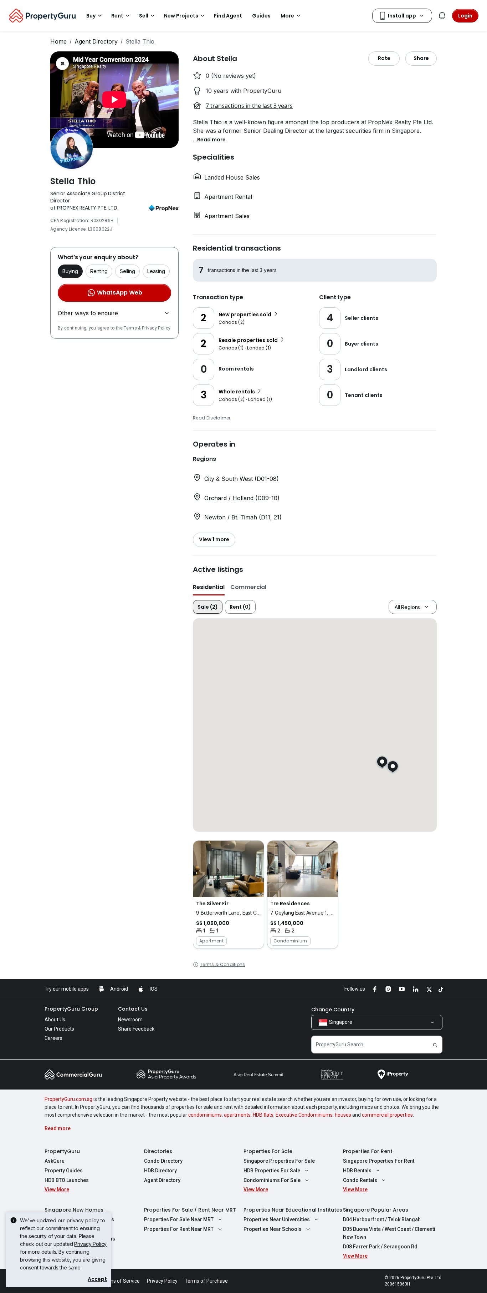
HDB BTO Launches (67, 1180)
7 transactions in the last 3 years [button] (249, 106)
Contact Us (133, 1008)
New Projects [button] (181, 15)
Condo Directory (163, 1161)
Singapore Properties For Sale (279, 1161)
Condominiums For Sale (272, 1180)
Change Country (332, 1009)
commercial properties (387, 1115)
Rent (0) (240, 606)
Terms (130, 328)
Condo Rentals (360, 1180)
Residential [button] (209, 587)
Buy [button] (91, 15)
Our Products (59, 1029)
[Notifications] (442, 16)
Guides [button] (261, 15)
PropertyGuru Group (71, 1008)
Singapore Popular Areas (375, 1209)
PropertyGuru (62, 1151)
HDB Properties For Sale (272, 1170)
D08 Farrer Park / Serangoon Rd (380, 1246)
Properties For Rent (368, 1151)
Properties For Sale (268, 1151)
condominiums (205, 1115)
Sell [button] (143, 15)
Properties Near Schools (273, 1229)
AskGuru (55, 1161)
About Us (55, 1019)
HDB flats (263, 1115)
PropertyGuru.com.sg (68, 1099)
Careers (53, 1038)
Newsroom (130, 1019)
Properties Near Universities (277, 1219)
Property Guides (64, 1170)
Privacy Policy (156, 328)
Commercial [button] (248, 587)
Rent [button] (117, 15)
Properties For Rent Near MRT (179, 1229)
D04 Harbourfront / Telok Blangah (382, 1219)
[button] (211, 139)
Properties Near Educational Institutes (293, 1209)
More (287, 15)
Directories (158, 1151)
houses (343, 1115)
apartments (237, 1115)
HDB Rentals (357, 1170)
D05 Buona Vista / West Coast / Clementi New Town (389, 1233)
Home (58, 41)
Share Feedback (136, 1029)
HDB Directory (160, 1170)
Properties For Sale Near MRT (179, 1219)
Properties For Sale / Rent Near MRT (190, 1209)
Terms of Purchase (206, 1281)
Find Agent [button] (228, 15)
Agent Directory (96, 41)
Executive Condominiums (304, 1115)
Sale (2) (208, 606)
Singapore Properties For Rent (378, 1161)
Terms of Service (120, 1281)
